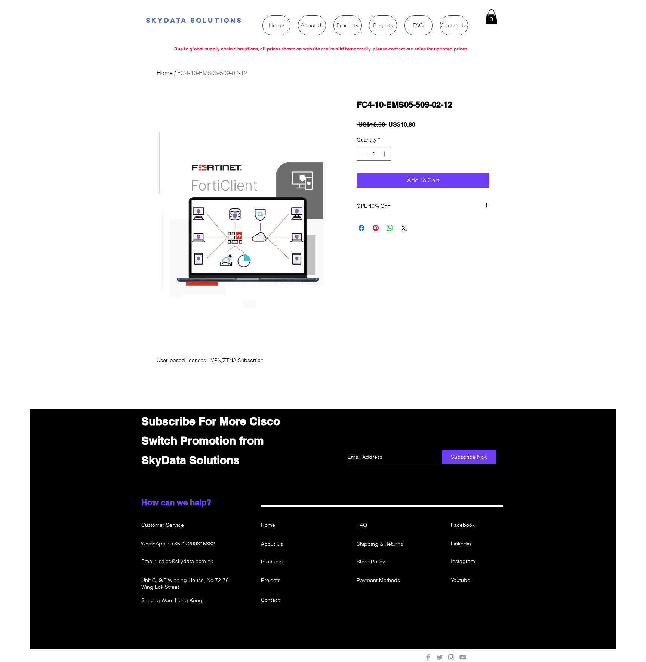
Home (165, 73)
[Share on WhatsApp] (389, 227)
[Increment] (385, 153)
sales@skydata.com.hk (186, 561)
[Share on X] (404, 227)
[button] (491, 16)
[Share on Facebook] (361, 227)
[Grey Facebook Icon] (428, 657)
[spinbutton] (374, 153)
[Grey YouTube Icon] (463, 657)
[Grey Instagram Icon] (451, 657)
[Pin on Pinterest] (375, 227)
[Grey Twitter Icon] (440, 657)
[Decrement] (362, 153)
